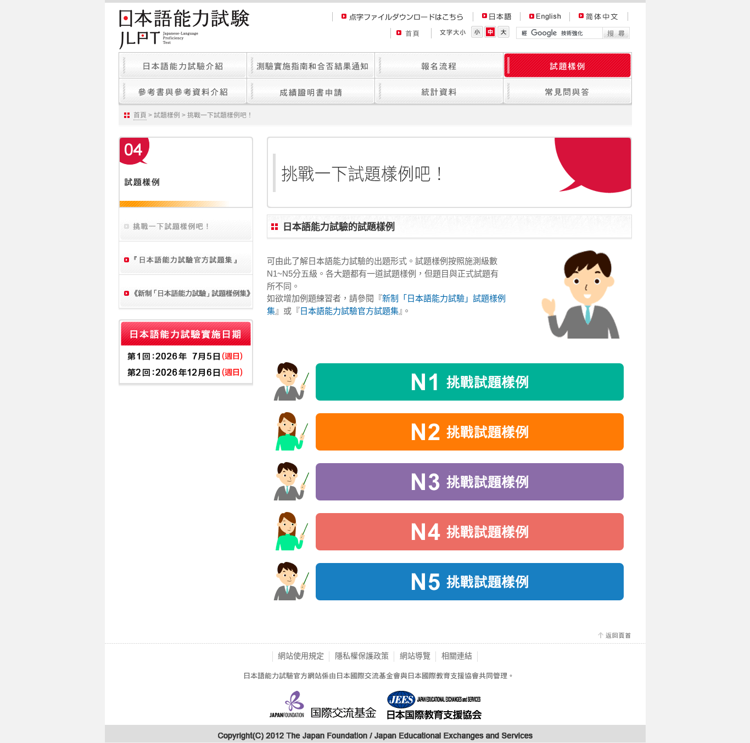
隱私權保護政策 (362, 655)
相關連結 (456, 655)
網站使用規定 (301, 655)
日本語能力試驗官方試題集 (349, 311)
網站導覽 (415, 655)
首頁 (140, 115)
